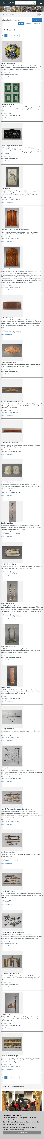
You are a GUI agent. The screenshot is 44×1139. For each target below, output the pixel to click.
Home (5, 14)
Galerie (29, 23)
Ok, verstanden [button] (22, 1132)
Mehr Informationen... (7, 77)
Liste (21, 23)
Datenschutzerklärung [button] (16, 1129)
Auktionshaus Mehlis (8, 3)
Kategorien (37, 20)
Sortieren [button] (37, 23)
